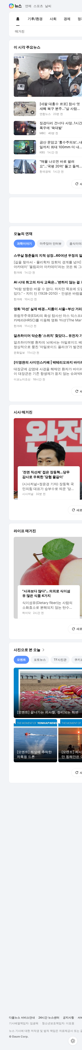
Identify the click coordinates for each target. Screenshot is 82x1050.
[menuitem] (17, 19)
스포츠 (38, 6)
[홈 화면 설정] (72, 1041)
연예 (28, 6)
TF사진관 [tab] (60, 660)
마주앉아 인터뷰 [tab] (51, 243)
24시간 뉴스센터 (48, 1017)
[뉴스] (18, 6)
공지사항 (68, 1017)
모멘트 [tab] (21, 660)
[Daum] (12, 6)
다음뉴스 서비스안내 (22, 1017)
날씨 (48, 6)
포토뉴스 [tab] (40, 660)
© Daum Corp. (18, 1036)
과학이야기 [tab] (24, 243)
